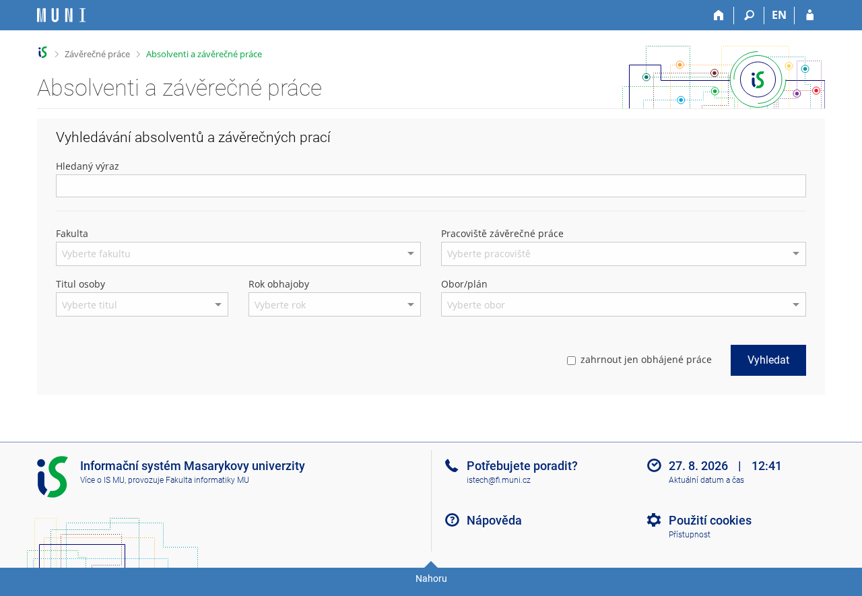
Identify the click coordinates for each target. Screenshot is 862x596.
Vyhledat (768, 360)
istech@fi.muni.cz (499, 480)
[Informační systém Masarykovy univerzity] (61, 15)
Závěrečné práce (97, 54)
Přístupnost (689, 534)
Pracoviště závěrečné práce (502, 233)
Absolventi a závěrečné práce (204, 54)
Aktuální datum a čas (706, 480)
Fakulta (72, 233)
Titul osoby (80, 283)
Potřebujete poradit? (522, 466)
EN (779, 14)
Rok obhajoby (278, 283)
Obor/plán (464, 283)
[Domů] (719, 15)
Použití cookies (710, 520)
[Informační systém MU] (42, 52)
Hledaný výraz (87, 166)
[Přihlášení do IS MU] (810, 15)
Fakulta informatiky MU (207, 480)
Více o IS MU (102, 480)
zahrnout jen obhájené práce (646, 359)
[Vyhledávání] (749, 15)
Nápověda (494, 520)
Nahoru (431, 578)
